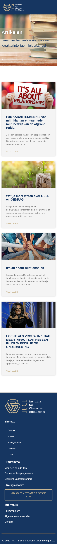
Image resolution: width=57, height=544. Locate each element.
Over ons (12, 448)
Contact (11, 454)
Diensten (11, 430)
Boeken (11, 436)
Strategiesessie (14, 442)
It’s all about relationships (25, 268)
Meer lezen (12, 152)
